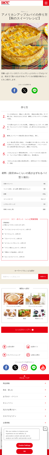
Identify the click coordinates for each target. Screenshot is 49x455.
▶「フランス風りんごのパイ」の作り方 (14, 247)
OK (24, 451)
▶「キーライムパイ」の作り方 (11, 234)
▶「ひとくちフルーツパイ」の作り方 (13, 256)
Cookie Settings (24, 445)
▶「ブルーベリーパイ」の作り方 (12, 238)
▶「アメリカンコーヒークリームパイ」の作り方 (16, 229)
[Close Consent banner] (45, 429)
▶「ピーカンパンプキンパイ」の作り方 (14, 243)
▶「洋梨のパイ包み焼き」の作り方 (12, 252)
